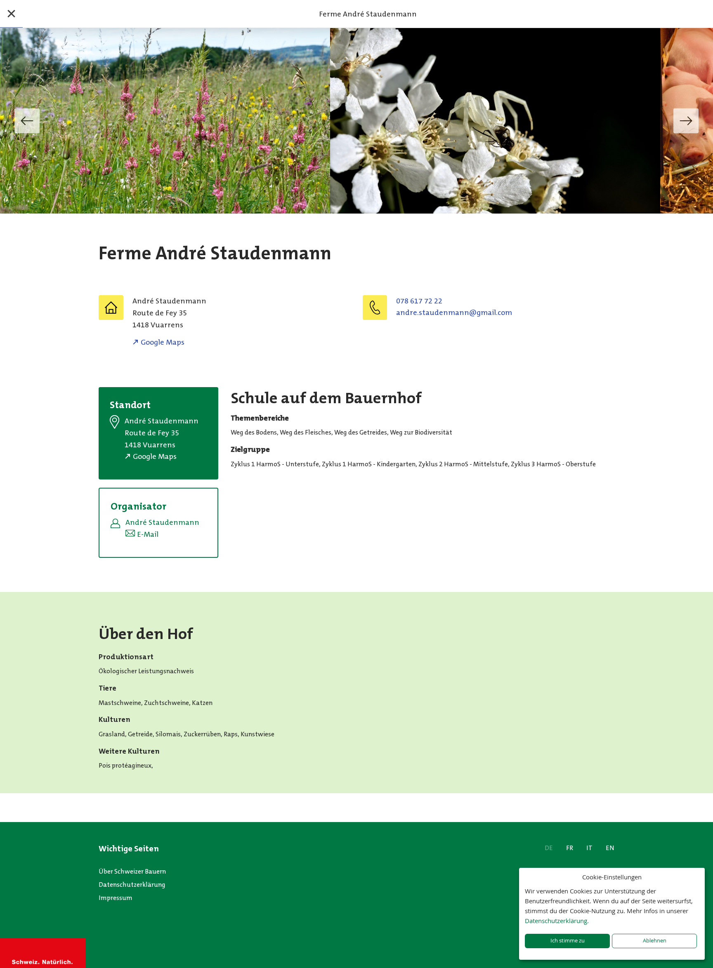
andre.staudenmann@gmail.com (454, 312)
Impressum (115, 897)
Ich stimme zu (567, 940)
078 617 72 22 (419, 301)
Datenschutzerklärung (132, 884)
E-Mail (147, 534)
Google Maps (162, 342)
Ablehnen (654, 940)
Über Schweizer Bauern (132, 871)
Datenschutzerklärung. (557, 920)
